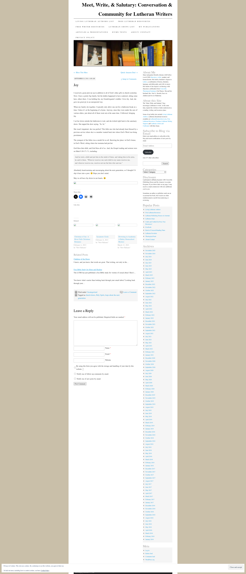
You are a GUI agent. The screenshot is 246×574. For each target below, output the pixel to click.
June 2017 (148, 487)
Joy (76, 84)
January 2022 (149, 318)
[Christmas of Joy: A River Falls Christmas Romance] (83, 229)
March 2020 (149, 386)
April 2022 (148, 309)
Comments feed (150, 556)
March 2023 (149, 275)
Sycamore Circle (102, 236)
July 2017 (148, 484)
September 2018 (150, 441)
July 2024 (148, 256)
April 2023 (148, 272)
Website (108, 360)
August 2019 (149, 407)
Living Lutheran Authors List (95, 21)
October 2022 (149, 290)
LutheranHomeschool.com (158, 119)
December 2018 (150, 432)
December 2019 (150, 395)
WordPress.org (150, 560)
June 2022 (148, 303)
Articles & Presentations (92, 32)
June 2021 (148, 339)
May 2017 (148, 490)
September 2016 (150, 515)
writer (159, 77)
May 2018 (148, 453)
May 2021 (148, 343)
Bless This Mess (81, 72)
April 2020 (148, 383)
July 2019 (148, 410)
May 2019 (148, 416)
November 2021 (150, 324)
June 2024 (148, 260)
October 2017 (149, 475)
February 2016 (149, 536)
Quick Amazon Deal (129, 72)
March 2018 (149, 459)
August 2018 (149, 444)
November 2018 (150, 435)
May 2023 (148, 269)
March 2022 (149, 312)
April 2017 (148, 493)
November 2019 (150, 398)
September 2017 (150, 478)
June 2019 (148, 413)
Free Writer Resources (90, 27)
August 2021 (149, 333)
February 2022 (149, 315)
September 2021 (150, 330)
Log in (147, 550)
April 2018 (148, 456)
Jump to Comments (128, 79)
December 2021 (150, 321)
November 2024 (150, 253)
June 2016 (148, 524)
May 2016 (148, 527)
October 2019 (149, 401)
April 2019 (148, 419)
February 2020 (149, 389)
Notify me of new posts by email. (89, 379)
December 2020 (150, 358)
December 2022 (150, 284)
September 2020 (150, 367)
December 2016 (150, 505)
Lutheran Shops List (122, 27)
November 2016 (150, 509)
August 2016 (149, 518)
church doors (90, 295)
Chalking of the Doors (82, 259)
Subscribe (148, 152)
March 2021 (149, 349)
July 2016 (148, 521)
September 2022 (150, 293)
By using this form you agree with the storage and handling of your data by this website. (105, 367)
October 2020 (149, 364)
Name (108, 348)
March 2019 (149, 422)
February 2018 (149, 462)
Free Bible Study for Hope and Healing (88, 269)
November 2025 (150, 250)
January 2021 (149, 355)
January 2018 (149, 466)
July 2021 (148, 336)
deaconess (154, 77)
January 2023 (149, 281)
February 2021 (149, 352)
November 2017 (150, 472)
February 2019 (149, 426)
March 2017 (149, 496)
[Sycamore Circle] (105, 229)
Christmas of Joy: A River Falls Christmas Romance (82, 239)
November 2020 (150, 361)
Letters (145, 82)
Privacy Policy (85, 37)
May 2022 (148, 306)
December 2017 (150, 469)
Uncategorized (92, 292)
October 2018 (149, 438)
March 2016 (149, 533)
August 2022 (149, 296)
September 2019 (150, 404)
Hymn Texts (119, 32)
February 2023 (149, 278)
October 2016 (149, 512)
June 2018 (148, 450)
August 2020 (149, 370)
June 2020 (148, 376)
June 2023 (148, 266)
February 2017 (149, 499)
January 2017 (149, 502)
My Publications (149, 27)
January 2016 (149, 539)
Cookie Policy (45, 570)
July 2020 (148, 373)
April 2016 (148, 530)
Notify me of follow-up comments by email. (93, 374)
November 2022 (150, 287)
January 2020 (149, 392)
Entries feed (149, 553)
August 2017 (149, 481)
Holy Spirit (100, 295)
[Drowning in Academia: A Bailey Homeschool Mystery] (127, 229)
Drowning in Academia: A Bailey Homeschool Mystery (127, 239)
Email (108, 354)
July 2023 (148, 263)
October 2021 (149, 327)
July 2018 (148, 447)
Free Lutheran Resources (134, 21)
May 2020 (148, 379)
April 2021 (148, 346)
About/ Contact (141, 32)
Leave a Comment (129, 292)
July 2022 (148, 300)
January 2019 (149, 429)
